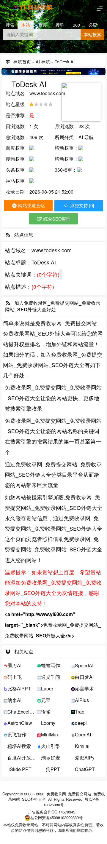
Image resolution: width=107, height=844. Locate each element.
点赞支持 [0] (81, 205)
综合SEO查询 (56, 219)
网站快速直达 (31, 205)
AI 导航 (43, 60)
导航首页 (22, 60)
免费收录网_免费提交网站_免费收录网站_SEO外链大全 (56, 796)
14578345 (67, 812)
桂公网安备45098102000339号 (56, 817)
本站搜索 (92, 34)
